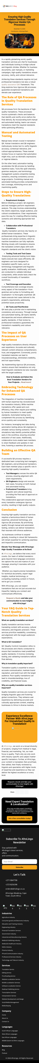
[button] (17, 792)
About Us (5, 1018)
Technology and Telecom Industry (13, 960)
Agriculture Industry (8, 917)
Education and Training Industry (12, 924)
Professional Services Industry (11, 957)
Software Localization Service (11, 986)
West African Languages (9, 1034)
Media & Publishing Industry (11, 940)
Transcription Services (9, 992)
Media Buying (6, 1006)
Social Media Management (10, 1002)
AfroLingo (7, 746)
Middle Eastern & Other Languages (13, 1041)
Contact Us (5, 1021)
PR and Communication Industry (12, 954)
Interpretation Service (9, 996)
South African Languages (10, 1031)
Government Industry (9, 934)
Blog (15, 6)
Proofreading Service (8, 976)
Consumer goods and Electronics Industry (15, 921)
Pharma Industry (7, 950)
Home (4, 1015)
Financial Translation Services (11, 930)
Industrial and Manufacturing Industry (14, 937)
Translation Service (8, 969)
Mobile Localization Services (11, 983)
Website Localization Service (11, 979)
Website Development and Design (13, 999)
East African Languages (9, 1037)
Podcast (4, 1053)
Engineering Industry (8, 927)
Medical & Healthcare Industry (11, 944)
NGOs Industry (7, 947)
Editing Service (6, 973)
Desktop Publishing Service (10, 989)
